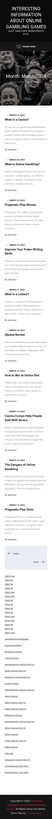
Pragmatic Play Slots (19, 509)
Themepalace (33, 812)
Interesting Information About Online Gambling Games (26, 804)
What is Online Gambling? (22, 164)
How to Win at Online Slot (22, 375)
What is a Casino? (17, 119)
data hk (9, 580)
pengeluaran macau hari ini (19, 721)
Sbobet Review (15, 334)
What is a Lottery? (17, 294)
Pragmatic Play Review (20, 205)
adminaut (12, 149)
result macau (12, 658)
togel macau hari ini (15, 740)
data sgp (10, 575)
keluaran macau (13, 715)
